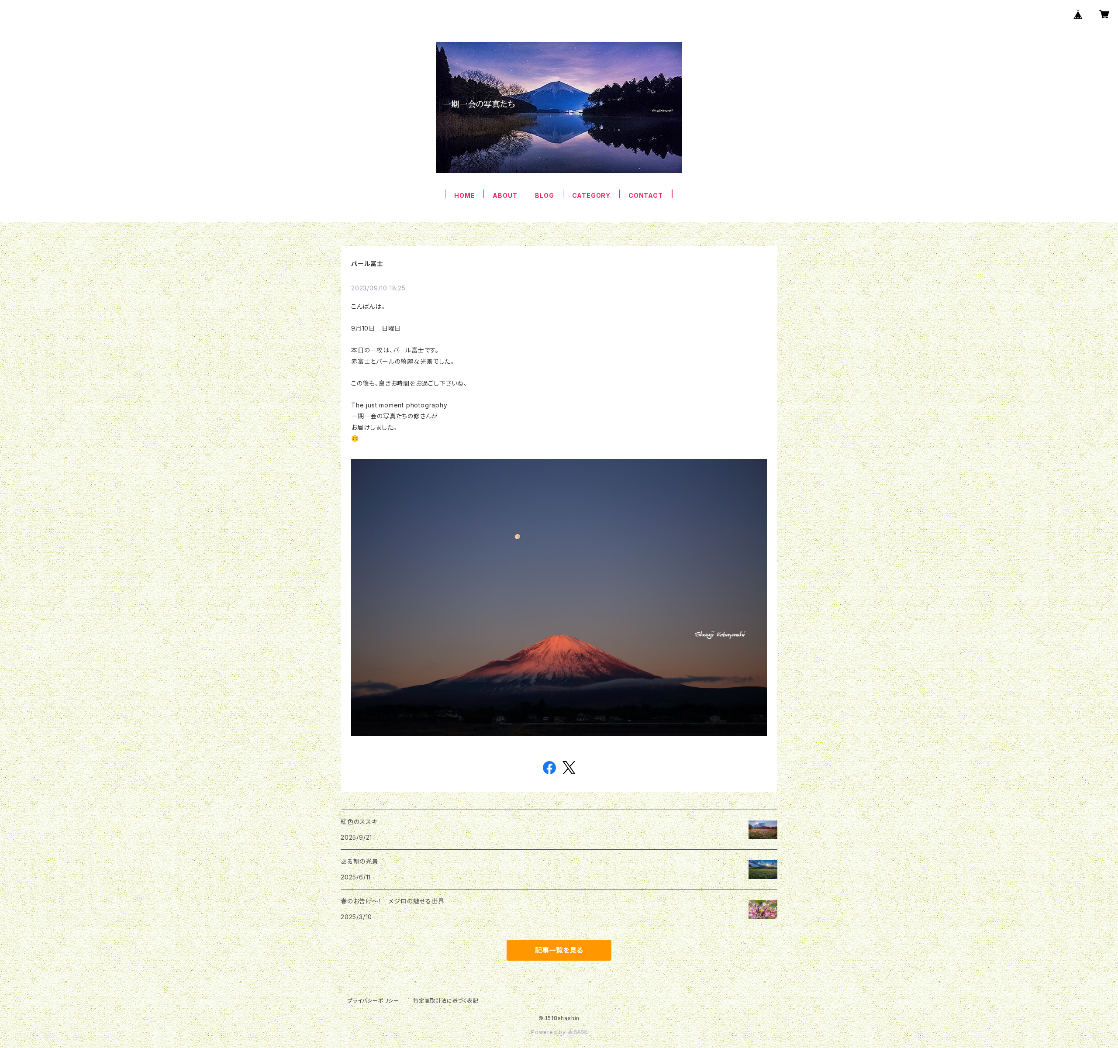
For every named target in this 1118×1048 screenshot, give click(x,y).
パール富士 (367, 263)
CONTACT (645, 195)
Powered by (549, 1032)
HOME (464, 195)
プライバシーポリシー (373, 1000)
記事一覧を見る (559, 950)
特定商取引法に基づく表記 (446, 1000)
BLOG (544, 195)
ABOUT (505, 195)
